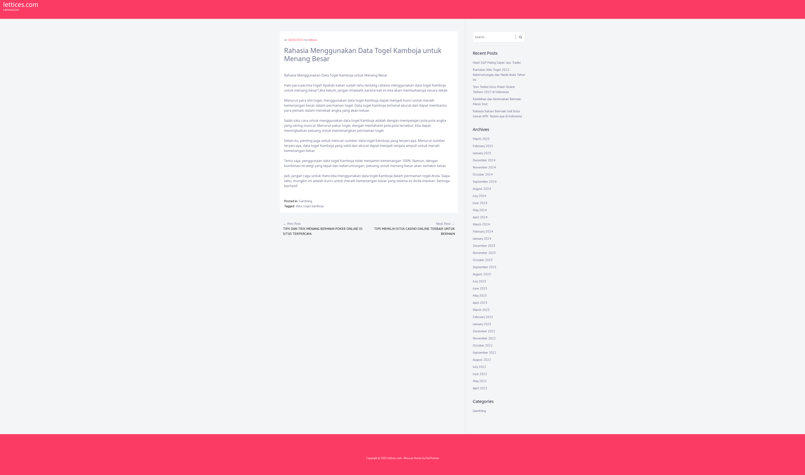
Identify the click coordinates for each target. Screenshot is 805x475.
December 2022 (484, 331)
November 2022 (484, 338)
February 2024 (483, 231)
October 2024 (483, 174)
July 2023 (479, 281)
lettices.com (20, 4)
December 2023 (484, 245)
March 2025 (481, 139)
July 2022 (479, 367)
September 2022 (484, 352)
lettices (312, 40)
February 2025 (483, 146)
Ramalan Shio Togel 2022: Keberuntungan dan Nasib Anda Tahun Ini (499, 74)
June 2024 (480, 203)
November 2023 (484, 253)
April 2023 (480, 302)
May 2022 (480, 381)
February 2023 (483, 317)
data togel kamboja (310, 206)
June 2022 (480, 374)
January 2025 (482, 153)
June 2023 (480, 288)
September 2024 (484, 181)
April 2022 (480, 388)
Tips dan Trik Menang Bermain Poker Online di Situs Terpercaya (322, 228)
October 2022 (483, 345)
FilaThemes (432, 458)
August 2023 (482, 274)
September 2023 (484, 267)
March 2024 (481, 224)
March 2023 (481, 310)
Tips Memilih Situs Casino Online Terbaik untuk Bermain (414, 228)
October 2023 (483, 260)
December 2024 (484, 160)
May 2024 (480, 210)
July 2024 (479, 196)
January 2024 (482, 238)
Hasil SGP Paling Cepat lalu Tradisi (497, 62)
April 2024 (480, 217)
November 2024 (484, 167)
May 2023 (480, 295)
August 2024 (482, 188)
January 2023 (482, 324)
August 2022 (482, 359)
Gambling (305, 201)
